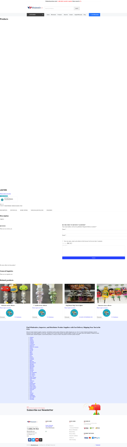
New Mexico (32, 374)
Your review (65, 245)
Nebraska (32, 370)
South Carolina (33, 387)
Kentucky (32, 358)
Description (3, 210)
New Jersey (32, 373)
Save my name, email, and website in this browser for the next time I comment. (83, 241)
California (32, 342)
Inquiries (49, 210)
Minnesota (32, 365)
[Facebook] (29, 439)
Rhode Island (32, 385)
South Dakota (33, 388)
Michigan (32, 364)
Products (60, 14)
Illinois (31, 353)
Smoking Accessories (16, 205)
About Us (66, 14)
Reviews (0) (13, 210)
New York (32, 376)
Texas (31, 390)
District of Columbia (34, 347)
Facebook (97, 445)
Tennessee (32, 389)
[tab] (13, 210)
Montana (31, 368)
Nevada (31, 371)
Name (64, 229)
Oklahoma (32, 381)
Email (64, 235)
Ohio (31, 379)
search (76, 8)
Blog (85, 14)
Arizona (31, 339)
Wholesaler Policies (37, 210)
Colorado (32, 343)
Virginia (31, 394)
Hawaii (31, 350)
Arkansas (32, 341)
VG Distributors (8, 198)
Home (48, 14)
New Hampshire (33, 372)
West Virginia (32, 396)
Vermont (31, 393)
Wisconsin (32, 398)
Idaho (31, 351)
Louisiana (32, 359)
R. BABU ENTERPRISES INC (86, 317)
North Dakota (33, 378)
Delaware (32, 345)
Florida (31, 348)
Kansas (31, 356)
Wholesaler (53, 14)
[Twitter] (33, 439)
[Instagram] (40, 439)
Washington (32, 395)
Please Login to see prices (5, 193)
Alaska (31, 338)
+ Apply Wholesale (78, 14)
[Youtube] (37, 439)
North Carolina (33, 377)
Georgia (31, 349)
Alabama (32, 337)
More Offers (24, 210)
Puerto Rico (32, 384)
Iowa (31, 355)
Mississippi (32, 366)
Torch (21, 205)
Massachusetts (33, 362)
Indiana (31, 354)
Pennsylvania (32, 383)
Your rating (64, 243)
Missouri (31, 367)
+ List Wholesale (94, 14)
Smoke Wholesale (7, 205)
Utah (31, 391)
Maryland (32, 361)
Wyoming (32, 399)
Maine (31, 360)
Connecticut (32, 344)
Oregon (31, 382)
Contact (71, 14)
